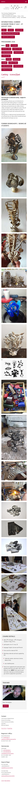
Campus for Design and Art (8, 14)
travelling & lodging (8, 37)
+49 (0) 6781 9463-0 (6, 750)
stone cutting (17, 49)
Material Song (6, 49)
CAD (8, 45)
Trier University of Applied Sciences (8, 13)
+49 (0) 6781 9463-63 (7, 751)
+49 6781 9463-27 (6, 737)
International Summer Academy (8, 17)
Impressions (19, 30)
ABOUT (4, 30)
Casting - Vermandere (21, 17)
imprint (2, 780)
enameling (16, 59)
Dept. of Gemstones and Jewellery (9, 16)
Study (19, 16)
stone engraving (6, 52)
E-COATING (14, 45)
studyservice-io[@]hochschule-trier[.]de (8, 739)
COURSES (11, 30)
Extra (22, 16)
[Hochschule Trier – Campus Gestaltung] (12, 7)
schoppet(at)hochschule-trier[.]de (7, 753)
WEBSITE (6, 706)
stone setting (6, 55)
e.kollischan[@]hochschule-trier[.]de (7, 775)
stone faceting (18, 52)
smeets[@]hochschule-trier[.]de (7, 767)
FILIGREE (4, 62)
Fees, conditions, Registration (10, 33)
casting (9, 59)
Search (25, 7)
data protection (7, 780)
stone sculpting (6, 69)
